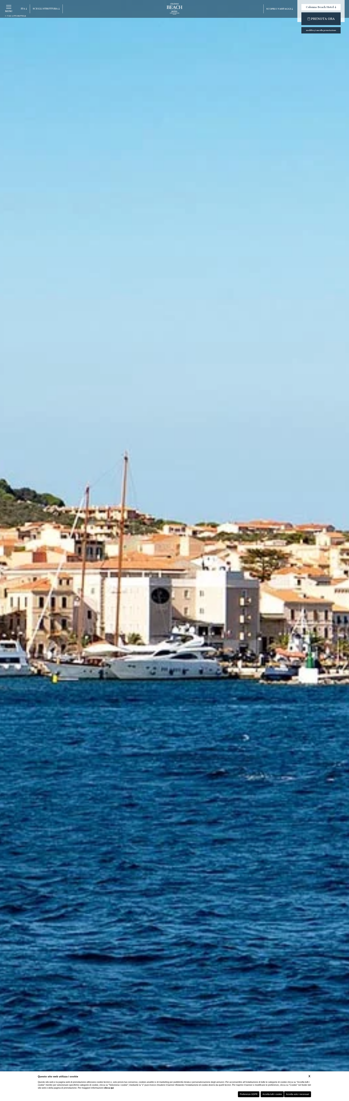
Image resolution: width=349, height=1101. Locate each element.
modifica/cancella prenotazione (321, 30)
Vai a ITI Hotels (16, 16)
